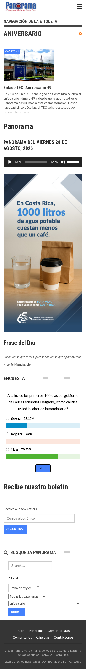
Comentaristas (59, 631)
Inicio (20, 631)
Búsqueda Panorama (32, 552)
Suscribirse (15, 529)
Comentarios (22, 637)
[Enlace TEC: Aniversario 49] (29, 65)
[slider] (73, 161)
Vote (43, 468)
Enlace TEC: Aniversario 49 (27, 87)
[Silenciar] (62, 162)
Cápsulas (12, 51)
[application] (43, 162)
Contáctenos (64, 637)
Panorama (36, 631)
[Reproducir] (9, 162)
